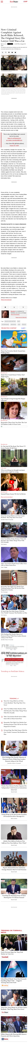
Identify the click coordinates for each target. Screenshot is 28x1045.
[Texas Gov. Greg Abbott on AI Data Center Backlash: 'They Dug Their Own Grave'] (14, 506)
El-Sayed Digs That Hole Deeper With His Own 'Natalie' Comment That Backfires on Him (14, 612)
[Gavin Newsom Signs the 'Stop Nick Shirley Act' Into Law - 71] (14, 942)
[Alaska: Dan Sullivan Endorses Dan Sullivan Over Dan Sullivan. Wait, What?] (14, 832)
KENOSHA (13, 324)
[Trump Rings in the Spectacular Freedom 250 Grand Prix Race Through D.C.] (14, 805)
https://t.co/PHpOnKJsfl (14, 138)
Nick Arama (3, 544)
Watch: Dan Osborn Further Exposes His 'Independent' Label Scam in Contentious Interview (14, 788)
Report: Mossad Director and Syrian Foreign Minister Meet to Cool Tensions (14, 869)
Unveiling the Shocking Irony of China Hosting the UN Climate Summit (14, 896)
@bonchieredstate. (15, 314)
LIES (19, 324)
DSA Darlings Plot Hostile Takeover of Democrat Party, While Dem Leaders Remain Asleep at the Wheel (13, 635)
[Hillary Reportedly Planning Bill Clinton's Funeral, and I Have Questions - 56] (14, 1024)
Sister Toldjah (4, 567)
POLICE (24, 324)
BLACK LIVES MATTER (10, 321)
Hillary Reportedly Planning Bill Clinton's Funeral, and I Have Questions (14, 1035)
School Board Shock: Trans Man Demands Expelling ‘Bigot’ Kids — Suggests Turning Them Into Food (14, 981)
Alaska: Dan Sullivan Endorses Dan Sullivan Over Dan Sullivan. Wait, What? (14, 842)
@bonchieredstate (6, 299)
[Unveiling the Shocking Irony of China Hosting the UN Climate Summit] (14, 886)
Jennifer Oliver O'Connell (7, 519)
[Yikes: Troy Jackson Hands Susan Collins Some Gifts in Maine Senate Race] (14, 554)
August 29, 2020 (14, 145)
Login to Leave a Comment (14, 659)
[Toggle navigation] (2, 1)
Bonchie (4, 44)
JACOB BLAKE (5, 324)
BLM (19, 321)
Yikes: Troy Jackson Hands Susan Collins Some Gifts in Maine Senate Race (14, 564)
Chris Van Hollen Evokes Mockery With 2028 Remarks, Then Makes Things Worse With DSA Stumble (13, 540)
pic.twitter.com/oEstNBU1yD (14, 140)
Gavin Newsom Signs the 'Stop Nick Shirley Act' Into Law (12, 953)
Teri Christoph (4, 592)
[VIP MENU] (25, 1)
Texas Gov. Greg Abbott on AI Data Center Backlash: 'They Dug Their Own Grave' (13, 516)
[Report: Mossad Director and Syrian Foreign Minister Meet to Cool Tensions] (14, 858)
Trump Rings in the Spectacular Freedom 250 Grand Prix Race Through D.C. (14, 815)
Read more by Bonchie (21, 317)
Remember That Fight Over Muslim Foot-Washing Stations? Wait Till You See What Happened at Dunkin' (12, 588)
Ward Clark (14, 792)
